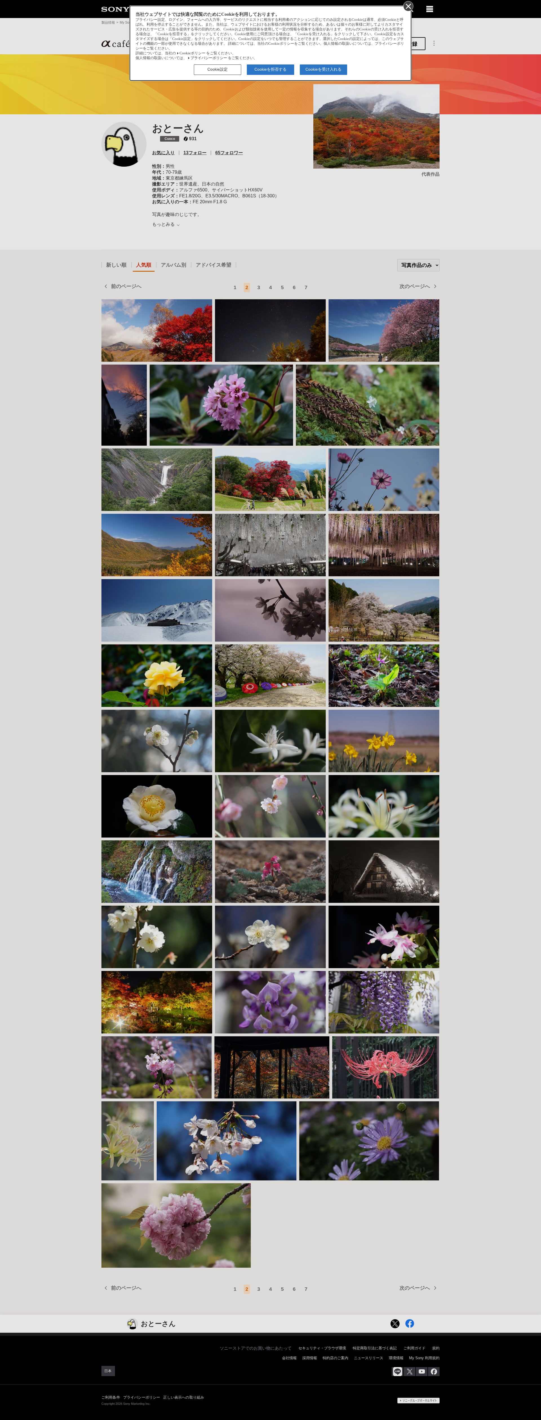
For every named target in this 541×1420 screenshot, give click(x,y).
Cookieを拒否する (270, 69)
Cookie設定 (217, 69)
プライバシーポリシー (208, 58)
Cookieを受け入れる (323, 69)
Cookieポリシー (192, 53)
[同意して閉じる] (408, 6)
